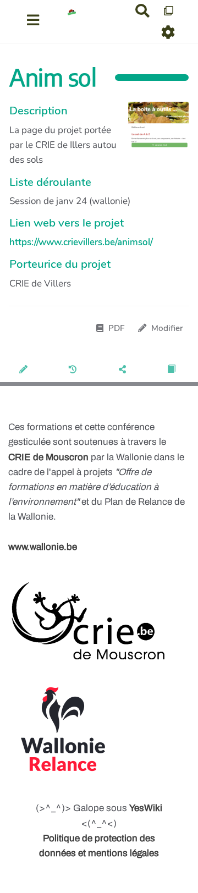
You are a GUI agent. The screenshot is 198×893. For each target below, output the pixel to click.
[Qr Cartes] (168, 10)
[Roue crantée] (168, 32)
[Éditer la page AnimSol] (25, 370)
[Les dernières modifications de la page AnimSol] (74, 370)
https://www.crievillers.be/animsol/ (81, 242)
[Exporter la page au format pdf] (173, 370)
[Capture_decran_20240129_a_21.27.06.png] (153, 131)
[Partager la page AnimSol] (124, 370)
